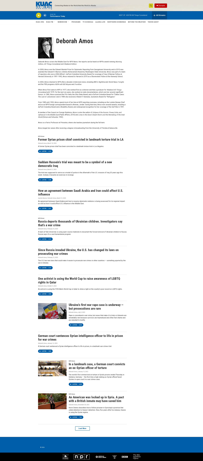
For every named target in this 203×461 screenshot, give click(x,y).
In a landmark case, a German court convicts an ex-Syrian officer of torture (97, 366)
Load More (82, 428)
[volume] (45, 15)
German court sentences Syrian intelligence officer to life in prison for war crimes (80, 337)
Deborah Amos (42, 143)
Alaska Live (100, 22)
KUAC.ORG (40, 22)
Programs (76, 22)
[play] (38, 15)
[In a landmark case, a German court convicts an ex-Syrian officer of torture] (52, 368)
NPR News (41, 136)
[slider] (48, 15)
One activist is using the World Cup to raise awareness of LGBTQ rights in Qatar (79, 280)
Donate (161, 5)
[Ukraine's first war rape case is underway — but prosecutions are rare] (52, 311)
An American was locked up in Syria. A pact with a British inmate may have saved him (96, 399)
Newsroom (62, 22)
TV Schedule (88, 22)
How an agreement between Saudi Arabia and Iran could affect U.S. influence (80, 192)
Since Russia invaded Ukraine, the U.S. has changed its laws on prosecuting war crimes (78, 252)
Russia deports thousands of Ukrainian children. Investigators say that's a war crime (80, 223)
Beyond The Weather (137, 22)
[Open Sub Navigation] (55, 22)
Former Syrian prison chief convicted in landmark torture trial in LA (80, 139)
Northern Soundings (116, 22)
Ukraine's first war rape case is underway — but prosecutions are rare (96, 306)
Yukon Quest (153, 22)
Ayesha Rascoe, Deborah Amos (47, 198)
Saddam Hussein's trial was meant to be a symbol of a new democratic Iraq (75, 164)
